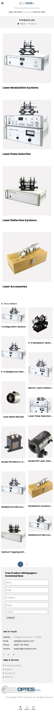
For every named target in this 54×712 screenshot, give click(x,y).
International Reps (13, 665)
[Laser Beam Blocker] (13, 397)
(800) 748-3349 (15, 12)
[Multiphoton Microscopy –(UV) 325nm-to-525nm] (40, 524)
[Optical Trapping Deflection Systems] (13, 533)
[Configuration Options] (13, 315)
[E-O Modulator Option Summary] (40, 323)
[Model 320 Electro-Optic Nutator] (13, 442)
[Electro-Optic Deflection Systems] (40, 368)
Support (8, 669)
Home (23, 23)
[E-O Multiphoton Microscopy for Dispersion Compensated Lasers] (13, 352)
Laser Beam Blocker (13, 416)
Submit (10, 617)
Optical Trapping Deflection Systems (21, 552)
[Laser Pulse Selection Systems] (40, 405)
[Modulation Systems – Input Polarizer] (40, 487)
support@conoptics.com (25, 648)
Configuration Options (13, 326)
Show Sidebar (10, 303)
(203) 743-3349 (39, 12)
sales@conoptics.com (24, 641)
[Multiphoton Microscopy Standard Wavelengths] (13, 487)
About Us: (9, 677)
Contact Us (10, 673)
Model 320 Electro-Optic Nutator (18, 461)
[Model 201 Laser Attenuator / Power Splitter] (40, 441)
